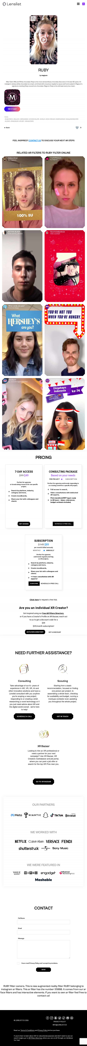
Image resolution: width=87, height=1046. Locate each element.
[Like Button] (77, 127)
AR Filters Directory (35, 1038)
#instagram (60, 119)
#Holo (42, 119)
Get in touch (62, 716)
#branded (24, 119)
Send (43, 970)
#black (16, 119)
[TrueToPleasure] (65, 192)
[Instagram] (51, 1017)
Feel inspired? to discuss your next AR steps (43, 140)
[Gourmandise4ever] (65, 266)
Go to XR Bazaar (43, 781)
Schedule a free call (50, 583)
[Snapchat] (55, 1017)
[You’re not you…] (65, 340)
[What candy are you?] (22, 340)
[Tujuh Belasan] (65, 414)
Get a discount (55, 632)
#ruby (21, 121)
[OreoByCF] (22, 414)
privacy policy (60, 1022)
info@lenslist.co (60, 1025)
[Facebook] (47, 1017)
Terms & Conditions (27, 1030)
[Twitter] (59, 1018)
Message (21, 938)
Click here (34, 599)
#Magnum (15, 121)
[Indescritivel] (22, 192)
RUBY (43, 70)
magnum (44, 75)
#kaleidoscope (72, 119)
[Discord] (67, 1017)
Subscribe (34, 583)
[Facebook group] (71, 1017)
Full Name (21, 918)
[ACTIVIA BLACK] (22, 266)
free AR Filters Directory (53, 613)
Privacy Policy (43, 1030)
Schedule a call (24, 716)
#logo (7, 121)
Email (20, 928)
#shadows (29, 121)
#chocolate (34, 119)
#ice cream (50, 119)
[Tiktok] (63, 1017)
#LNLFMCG (9, 119)
